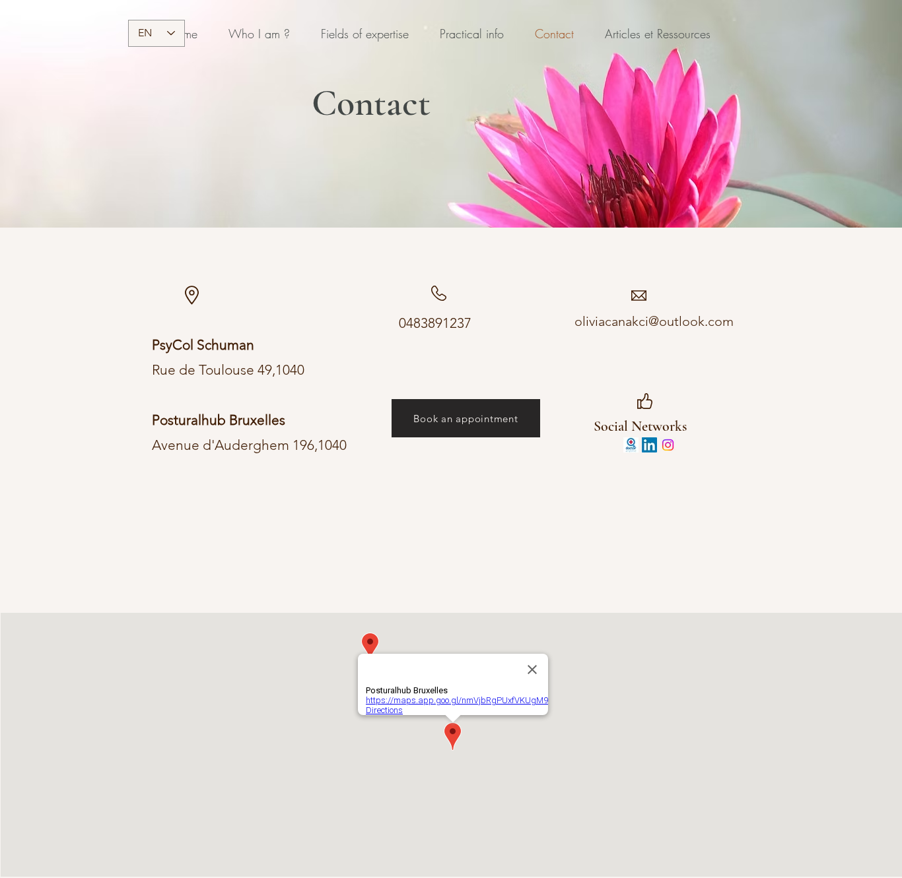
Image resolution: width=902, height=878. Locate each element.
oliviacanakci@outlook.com (654, 321)
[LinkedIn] (649, 445)
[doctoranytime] (631, 445)
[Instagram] (668, 445)
